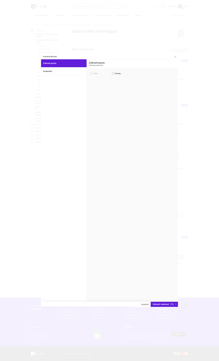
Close (175, 57)
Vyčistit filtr (145, 304)
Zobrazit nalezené (163, 304)
